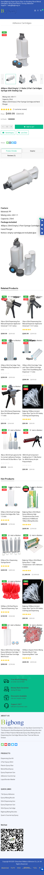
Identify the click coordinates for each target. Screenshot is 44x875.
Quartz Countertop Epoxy (9, 815)
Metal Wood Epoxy (7, 769)
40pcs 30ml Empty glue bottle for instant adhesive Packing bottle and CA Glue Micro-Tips (11, 457)
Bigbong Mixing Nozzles (9, 812)
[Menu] (35, 10)
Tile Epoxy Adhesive (7, 794)
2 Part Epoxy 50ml (7, 762)
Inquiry (32, 151)
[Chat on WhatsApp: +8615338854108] (42, 225)
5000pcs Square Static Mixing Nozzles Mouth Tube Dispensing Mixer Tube (32, 652)
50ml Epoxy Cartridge (8, 808)
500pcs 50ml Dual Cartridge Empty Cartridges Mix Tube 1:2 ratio (10, 514)
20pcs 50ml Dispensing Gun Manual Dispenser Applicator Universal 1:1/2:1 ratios (32, 324)
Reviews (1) (11, 155)
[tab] (11, 151)
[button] (14, 297)
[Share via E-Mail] (15, 143)
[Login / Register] (38, 10)
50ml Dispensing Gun (8, 801)
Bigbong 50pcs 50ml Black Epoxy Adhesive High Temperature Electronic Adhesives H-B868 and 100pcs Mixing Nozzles (31, 516)
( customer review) (20, 109)
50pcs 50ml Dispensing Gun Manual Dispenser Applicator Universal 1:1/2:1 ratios (11, 324)
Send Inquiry (9, 133)
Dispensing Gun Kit (7, 758)
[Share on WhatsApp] (7, 143)
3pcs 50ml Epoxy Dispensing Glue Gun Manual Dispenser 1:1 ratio (10, 413)
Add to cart (30, 127)
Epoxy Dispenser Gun (8, 772)
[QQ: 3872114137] (42, 233)
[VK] (9, 744)
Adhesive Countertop (8, 776)
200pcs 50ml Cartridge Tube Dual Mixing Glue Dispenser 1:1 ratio (11, 367)
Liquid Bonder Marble (8, 779)
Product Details (11, 151)
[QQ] (12, 744)
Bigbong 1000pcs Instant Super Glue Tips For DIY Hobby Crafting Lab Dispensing (32, 413)
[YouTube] (5, 744)
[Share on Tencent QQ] (12, 143)
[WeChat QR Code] (42, 229)
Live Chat (24, 133)
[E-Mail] (16, 744)
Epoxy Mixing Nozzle (8, 798)
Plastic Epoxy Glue (7, 765)
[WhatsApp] (2, 744)
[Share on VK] (10, 143)
